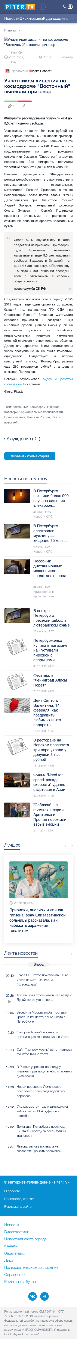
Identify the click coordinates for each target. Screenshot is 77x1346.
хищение (53, 407)
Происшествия (14, 417)
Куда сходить (55, 18)
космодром (37, 407)
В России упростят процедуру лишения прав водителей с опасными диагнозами (44, 1061)
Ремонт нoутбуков (20, 1282)
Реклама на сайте (17, 1206)
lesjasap (67, 57)
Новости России (38, 417)
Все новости (70, 943)
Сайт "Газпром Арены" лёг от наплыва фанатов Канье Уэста (44, 1041)
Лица (8, 1260)
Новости (12, 18)
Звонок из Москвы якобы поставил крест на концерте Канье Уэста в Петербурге (42, 1006)
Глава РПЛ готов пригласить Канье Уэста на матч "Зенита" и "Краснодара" (43, 969)
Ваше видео (14, 1253)
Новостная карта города (25, 1239)
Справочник (14, 1275)
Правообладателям (19, 1198)
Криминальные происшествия (42, 412)
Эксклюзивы (31, 18)
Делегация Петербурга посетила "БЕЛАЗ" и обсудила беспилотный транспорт (41, 1120)
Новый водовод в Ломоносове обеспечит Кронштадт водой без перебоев (41, 1081)
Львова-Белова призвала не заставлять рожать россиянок (39, 1138)
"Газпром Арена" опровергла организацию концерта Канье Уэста (43, 1024)
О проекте (12, 1191)
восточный (20, 407)
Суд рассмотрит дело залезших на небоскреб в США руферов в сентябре (42, 1100)
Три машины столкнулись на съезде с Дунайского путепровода (44, 987)
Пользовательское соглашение (31, 1268)
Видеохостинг (16, 1232)
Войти (70, 6)
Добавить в (32, 71)
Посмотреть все (22, 443)
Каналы (11, 1246)
